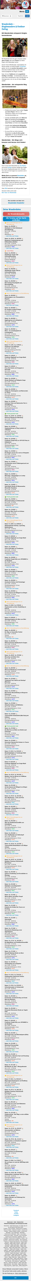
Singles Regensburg (23, 1265)
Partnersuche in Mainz (8, 1235)
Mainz (18, 1233)
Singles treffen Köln (22, 1257)
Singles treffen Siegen (8, 1258)
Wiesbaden (22, 1232)
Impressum (10, 1222)
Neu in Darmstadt (23, 1235)
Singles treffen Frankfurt (15, 1243)
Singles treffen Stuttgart (15, 1249)
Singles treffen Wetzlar (15, 1255)
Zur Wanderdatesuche (16, 214)
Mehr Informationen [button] (21, 1273)
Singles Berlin (15, 1265)
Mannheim (7, 1242)
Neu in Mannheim (23, 1240)
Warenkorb (7, 16)
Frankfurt (5, 1228)
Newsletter (20, 175)
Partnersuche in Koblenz (14, 1239)
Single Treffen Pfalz (23, 1262)
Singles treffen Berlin (22, 1264)
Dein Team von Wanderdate (9, 192)
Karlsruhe (6, 1240)
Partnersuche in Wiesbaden (10, 1233)
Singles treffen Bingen (14, 1253)
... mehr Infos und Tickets (11, 236)
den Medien (23, 165)
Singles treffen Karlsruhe (15, 1242)
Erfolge (9, 167)
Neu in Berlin (14, 1264)
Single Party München (13, 1262)
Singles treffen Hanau (15, 1251)
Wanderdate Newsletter (16, 203)
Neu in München (15, 1261)
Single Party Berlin (7, 1265)
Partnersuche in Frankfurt (21, 1228)
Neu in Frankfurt (11, 1228)
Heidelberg (20, 1236)
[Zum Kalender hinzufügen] (16, 226)
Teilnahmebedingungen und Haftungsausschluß (15, 1223)
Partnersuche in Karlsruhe (13, 1240)
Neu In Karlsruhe (23, 1239)
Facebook (16, 1210)
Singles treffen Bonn (13, 1257)
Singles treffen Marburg (18, 1258)
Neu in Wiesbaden (15, 1232)
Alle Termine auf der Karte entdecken (16, 219)
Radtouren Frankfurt (16, 1229)
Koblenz (23, 1238)
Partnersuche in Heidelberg (14, 1238)
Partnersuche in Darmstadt (11, 1236)
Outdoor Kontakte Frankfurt (14, 1231)
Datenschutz (20, 1222)
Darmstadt (16, 1235)
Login (27, 16)
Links (15, 1222)
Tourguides (23, 66)
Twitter (16, 1212)
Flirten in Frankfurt (7, 1229)
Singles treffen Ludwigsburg (14, 1250)
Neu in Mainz (23, 1233)
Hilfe (6, 188)
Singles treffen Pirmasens (17, 1254)
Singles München (7, 1264)
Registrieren (21, 16)
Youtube (16, 1213)
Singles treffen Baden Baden (15, 1247)
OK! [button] (15, 1278)
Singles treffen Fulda (16, 1259)
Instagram (16, 1215)
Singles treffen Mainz (15, 1244)
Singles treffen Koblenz (15, 1246)
